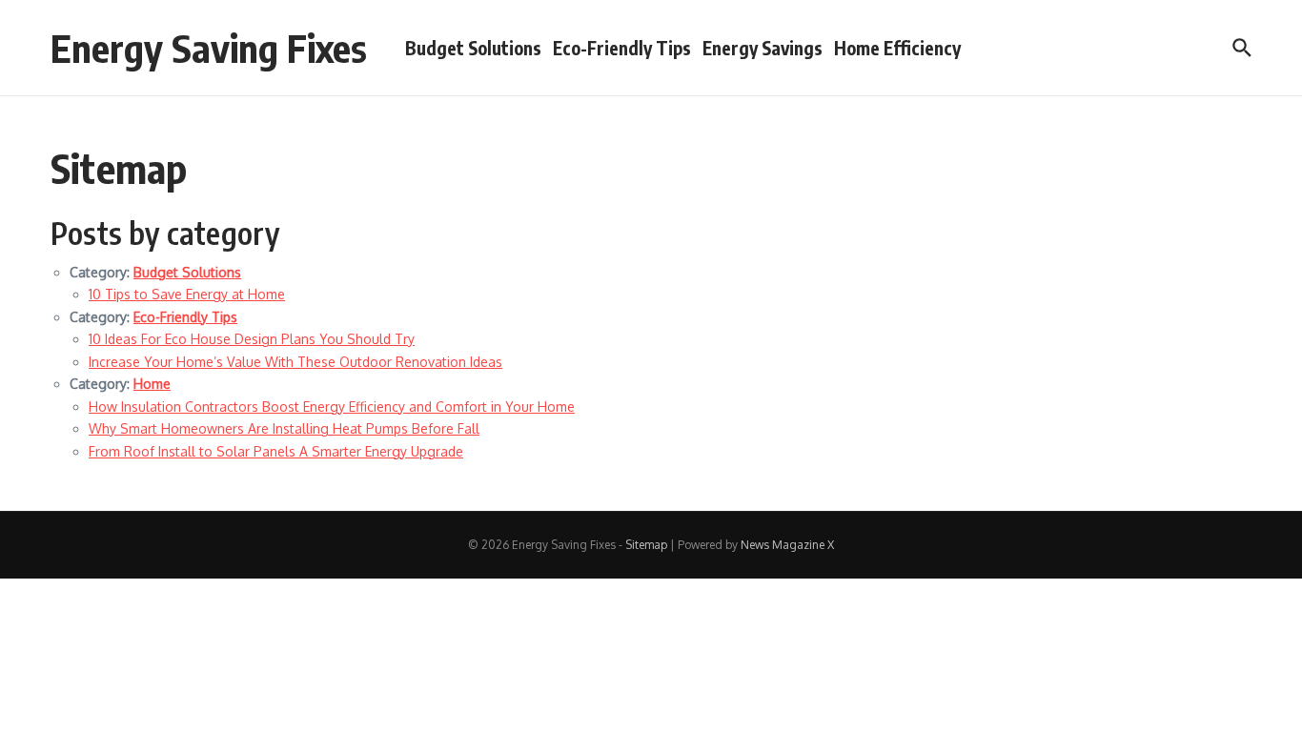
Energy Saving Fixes (209, 47)
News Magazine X (787, 545)
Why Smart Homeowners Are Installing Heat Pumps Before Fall (284, 428)
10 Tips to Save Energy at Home (187, 294)
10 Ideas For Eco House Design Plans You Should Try (252, 339)
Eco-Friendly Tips (622, 47)
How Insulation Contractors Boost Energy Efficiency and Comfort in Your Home (332, 406)
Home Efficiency (897, 47)
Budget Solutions (473, 47)
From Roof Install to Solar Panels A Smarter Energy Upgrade (276, 451)
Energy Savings (762, 47)
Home (152, 384)
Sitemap (646, 545)
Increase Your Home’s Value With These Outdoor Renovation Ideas (295, 362)
